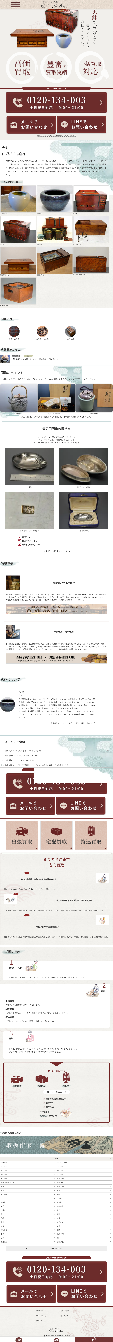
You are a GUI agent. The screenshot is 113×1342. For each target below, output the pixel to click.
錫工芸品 (4, 1174)
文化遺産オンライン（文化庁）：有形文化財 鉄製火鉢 (72, 723)
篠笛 (58, 1214)
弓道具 (59, 1198)
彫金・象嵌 (60, 1178)
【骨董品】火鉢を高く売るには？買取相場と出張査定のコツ (36, 359)
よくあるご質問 (64, 1311)
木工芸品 (70, 339)
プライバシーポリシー (43, 1316)
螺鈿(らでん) (61, 1182)
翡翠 (58, 1194)
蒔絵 (2, 1186)
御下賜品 (4, 1162)
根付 (2, 1222)
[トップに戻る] (53, 8)
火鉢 (58, 1218)
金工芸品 (60, 1166)
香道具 (59, 1202)
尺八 (58, 1210)
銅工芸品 (60, 1170)
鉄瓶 (58, 1190)
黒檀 (51, 164)
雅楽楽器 (60, 1206)
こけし (3, 1226)
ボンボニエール (62, 1162)
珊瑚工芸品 (60, 1242)
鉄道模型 (4, 1242)
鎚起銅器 (4, 1194)
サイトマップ (63, 1316)
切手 (58, 1238)
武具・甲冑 (60, 1234)
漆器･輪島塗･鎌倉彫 (7, 1182)
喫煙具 (3, 1202)
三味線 (3, 1210)
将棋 (2, 1234)
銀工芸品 (4, 1170)
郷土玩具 (4, 1230)
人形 (58, 1226)
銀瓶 (2, 1190)
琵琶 (2, 1218)
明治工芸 (4, 1166)
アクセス (39, 1321)
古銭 (2, 1238)
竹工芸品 (4, 1178)
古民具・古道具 (42, 339)
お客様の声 (39, 1311)
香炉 (2, 1206)
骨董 (56, 1159)
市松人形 (60, 1222)
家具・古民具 (14, 339)
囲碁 (58, 1230)
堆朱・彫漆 (60, 1186)
